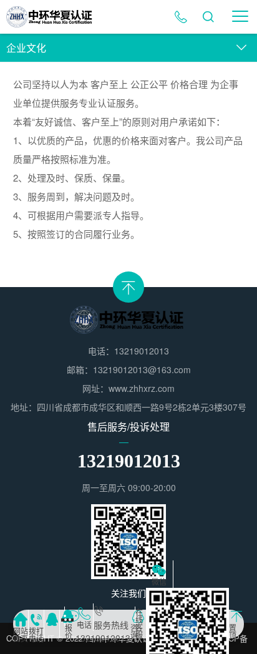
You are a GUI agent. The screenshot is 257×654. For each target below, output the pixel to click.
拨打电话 (36, 632)
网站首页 (20, 632)
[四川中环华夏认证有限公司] (50, 16)
